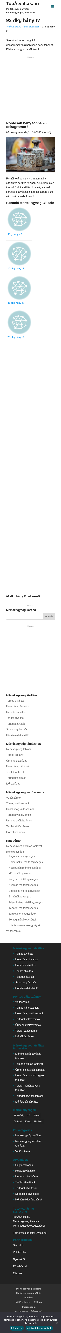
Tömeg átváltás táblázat (29, 1064)
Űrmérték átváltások (26, 1176)
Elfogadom (16, 1328)
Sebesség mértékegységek (24, 890)
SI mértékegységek (20, 896)
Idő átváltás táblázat (26, 1101)
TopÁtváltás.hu (22, 3)
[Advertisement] (30, 89)
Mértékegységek (15, 851)
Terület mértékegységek (22, 913)
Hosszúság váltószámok (20, 809)
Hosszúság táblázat (17, 766)
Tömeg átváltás (15, 700)
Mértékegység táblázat (19, 749)
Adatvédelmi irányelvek (39, 1328)
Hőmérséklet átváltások (28, 1199)
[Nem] (57, 1322)
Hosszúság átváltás (17, 706)
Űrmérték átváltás (16, 712)
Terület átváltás (15, 718)
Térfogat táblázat (16, 777)
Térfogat (18, 1121)
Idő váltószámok (15, 832)
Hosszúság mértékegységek (25, 867)
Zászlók (17, 1273)
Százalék (18, 1245)
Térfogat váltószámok (18, 814)
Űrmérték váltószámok (19, 820)
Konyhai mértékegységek (23, 879)
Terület (37, 1115)
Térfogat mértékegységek (23, 908)
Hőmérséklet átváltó (17, 735)
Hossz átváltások (25, 1170)
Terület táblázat (15, 772)
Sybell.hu (41, 1233)
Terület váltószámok (17, 826)
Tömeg (28, 1121)
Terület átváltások (25, 1182)
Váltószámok (13, 797)
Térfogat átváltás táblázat (29, 1096)
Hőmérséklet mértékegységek (26, 862)
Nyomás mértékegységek (23, 885)
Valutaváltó (19, 1252)
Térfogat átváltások (26, 1188)
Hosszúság (19, 1115)
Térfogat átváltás (15, 723)
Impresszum (28, 1307)
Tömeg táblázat (15, 754)
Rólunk (38, 1302)
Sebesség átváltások (27, 1193)
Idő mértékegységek (20, 873)
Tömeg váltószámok (17, 803)
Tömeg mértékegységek (22, 919)
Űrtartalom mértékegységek (24, 925)
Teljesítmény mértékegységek (26, 902)
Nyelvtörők (19, 1259)
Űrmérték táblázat (16, 760)
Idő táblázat (13, 783)
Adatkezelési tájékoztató (28, 1311)
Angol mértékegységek (22, 856)
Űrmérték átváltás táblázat (30, 1069)
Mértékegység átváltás (28, 1135)
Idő (28, 1115)
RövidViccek (20, 1266)
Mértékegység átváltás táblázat (24, 846)
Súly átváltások (31, 26)
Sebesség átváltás (16, 729)
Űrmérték (38, 1121)
